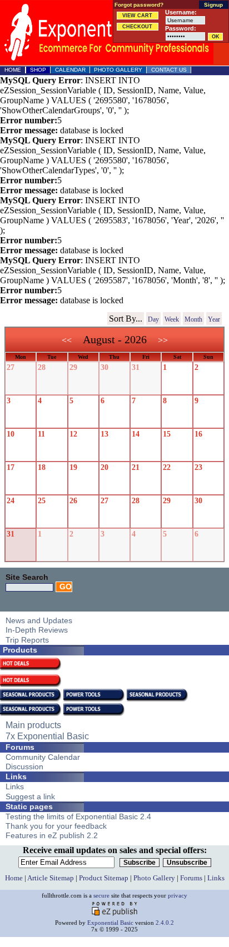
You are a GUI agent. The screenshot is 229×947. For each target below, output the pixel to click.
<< (67, 340)
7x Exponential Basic (47, 736)
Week (172, 319)
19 (73, 467)
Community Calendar (43, 757)
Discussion (24, 767)
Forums (20, 747)
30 (104, 367)
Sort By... (125, 318)
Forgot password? (138, 5)
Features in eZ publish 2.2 (52, 835)
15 (167, 434)
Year (214, 319)
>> (163, 340)
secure (101, 895)
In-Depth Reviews (37, 630)
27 (10, 367)
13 (104, 434)
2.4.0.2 (165, 922)
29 (73, 367)
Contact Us (169, 70)
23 (198, 467)
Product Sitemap (103, 878)
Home (12, 70)
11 (41, 434)
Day (153, 319)
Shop (38, 70)
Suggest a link (30, 797)
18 (42, 467)
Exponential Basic (110, 922)
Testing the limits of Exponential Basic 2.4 (78, 817)
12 (73, 434)
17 (10, 467)
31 (136, 367)
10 (10, 434)
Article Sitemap (50, 878)
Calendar (70, 70)
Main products (33, 725)
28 (42, 367)
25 (42, 501)
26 (73, 501)
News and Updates (39, 621)
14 (136, 434)
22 (167, 467)
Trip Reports (27, 640)
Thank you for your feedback (56, 826)
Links (16, 776)
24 (10, 501)
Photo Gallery (118, 70)
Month (193, 319)
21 (136, 467)
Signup (213, 5)
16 (198, 434)
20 (104, 467)
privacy (177, 895)
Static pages (29, 806)
